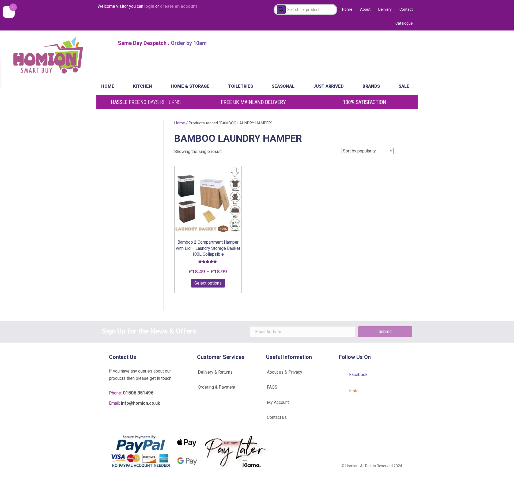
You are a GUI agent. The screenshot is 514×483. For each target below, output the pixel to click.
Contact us (277, 417)
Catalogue (404, 23)
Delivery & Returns (215, 372)
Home (347, 9)
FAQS (272, 387)
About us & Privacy (284, 372)
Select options (208, 283)
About (365, 9)
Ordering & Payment (216, 387)
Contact (406, 9)
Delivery (385, 9)
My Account (278, 402)
